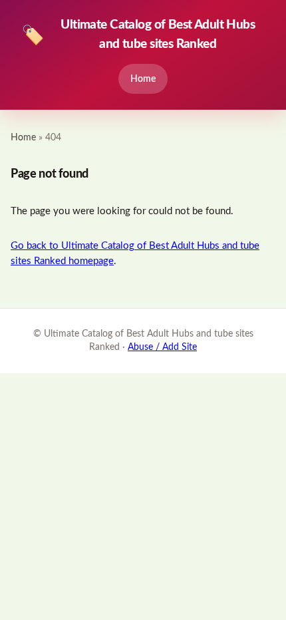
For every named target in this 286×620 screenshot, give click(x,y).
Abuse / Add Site (162, 347)
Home (143, 79)
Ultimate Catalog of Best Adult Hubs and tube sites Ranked (138, 35)
